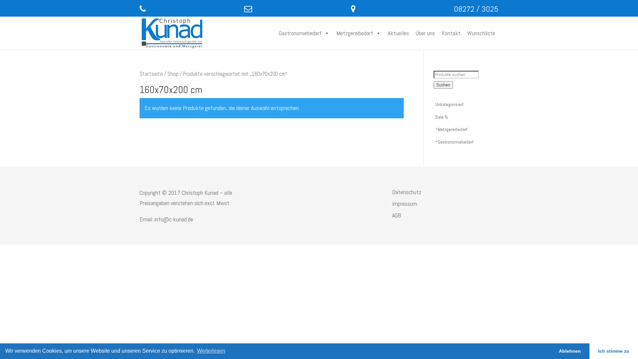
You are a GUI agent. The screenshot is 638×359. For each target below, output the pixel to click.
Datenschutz (406, 192)
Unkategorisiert (449, 104)
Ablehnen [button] (570, 351)
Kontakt (451, 33)
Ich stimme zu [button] (613, 351)
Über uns (425, 33)
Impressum (404, 203)
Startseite (151, 73)
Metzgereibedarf (354, 33)
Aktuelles (398, 33)
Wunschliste (481, 33)
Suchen (443, 85)
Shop (172, 73)
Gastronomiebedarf (300, 33)
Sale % (441, 117)
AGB (396, 215)
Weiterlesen (211, 351)
